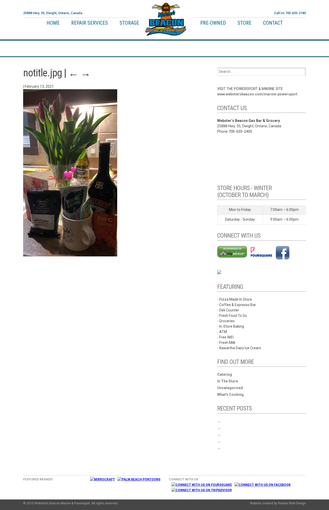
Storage (129, 23)
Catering (224, 374)
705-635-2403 (240, 131)
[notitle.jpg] (70, 255)
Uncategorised (230, 388)
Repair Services (89, 23)
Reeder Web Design (292, 503)
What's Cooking (230, 394)
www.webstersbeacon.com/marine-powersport (257, 94)
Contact (273, 23)
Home (53, 23)
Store (244, 23)
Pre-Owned (213, 23)
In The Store (227, 381)
